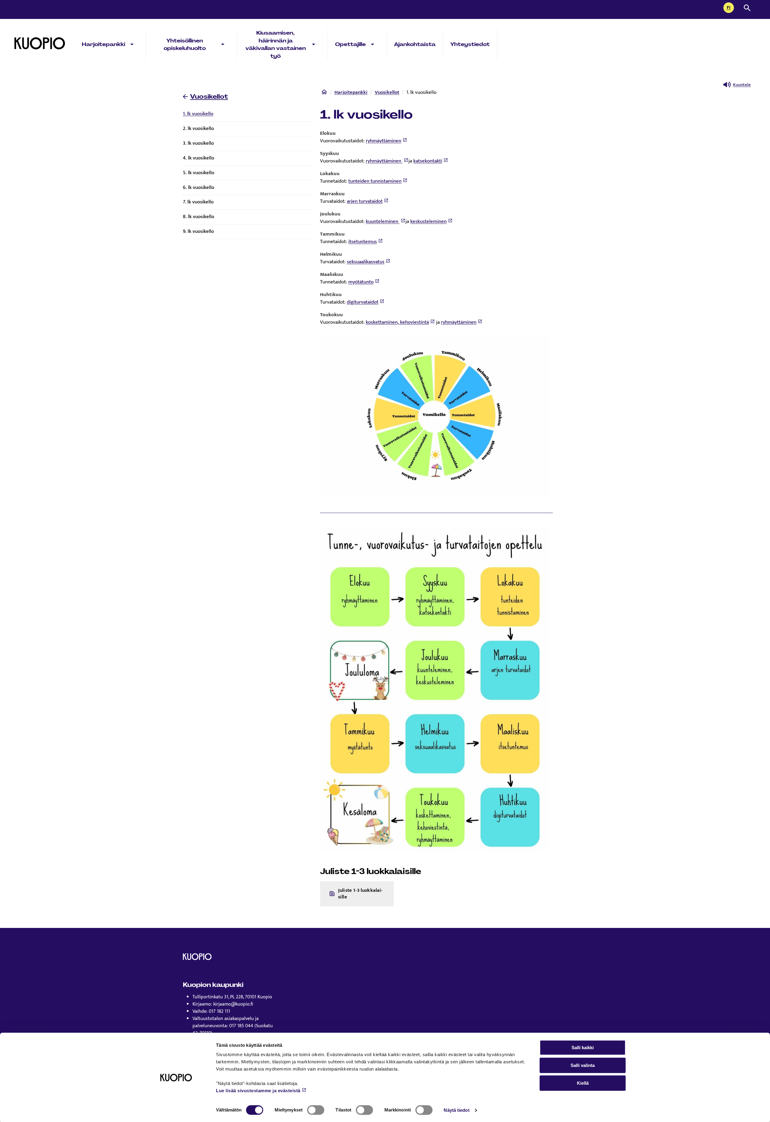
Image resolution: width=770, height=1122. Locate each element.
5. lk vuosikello (198, 172)
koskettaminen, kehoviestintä (397, 322)
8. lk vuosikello (198, 216)
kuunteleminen (382, 221)
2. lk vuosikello (198, 128)
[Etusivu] (324, 93)
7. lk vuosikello (198, 202)
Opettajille (350, 44)
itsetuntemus (362, 241)
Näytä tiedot (456, 1110)
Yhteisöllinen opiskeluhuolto (185, 44)
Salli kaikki (582, 1047)
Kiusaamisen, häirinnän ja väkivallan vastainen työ (275, 44)
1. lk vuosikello (198, 114)
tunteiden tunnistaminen (375, 181)
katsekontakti (427, 161)
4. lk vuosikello (198, 158)
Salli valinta (583, 1065)
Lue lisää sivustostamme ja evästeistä (258, 1090)
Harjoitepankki (103, 44)
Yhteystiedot (470, 44)
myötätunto (361, 282)
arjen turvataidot (365, 201)
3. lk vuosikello (198, 143)
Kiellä (583, 1083)
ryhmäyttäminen (383, 141)
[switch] (315, 1110)
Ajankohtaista (415, 44)
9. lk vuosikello (198, 231)
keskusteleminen (428, 221)
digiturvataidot (362, 302)
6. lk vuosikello (198, 187)
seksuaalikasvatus (365, 262)
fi (730, 8)
